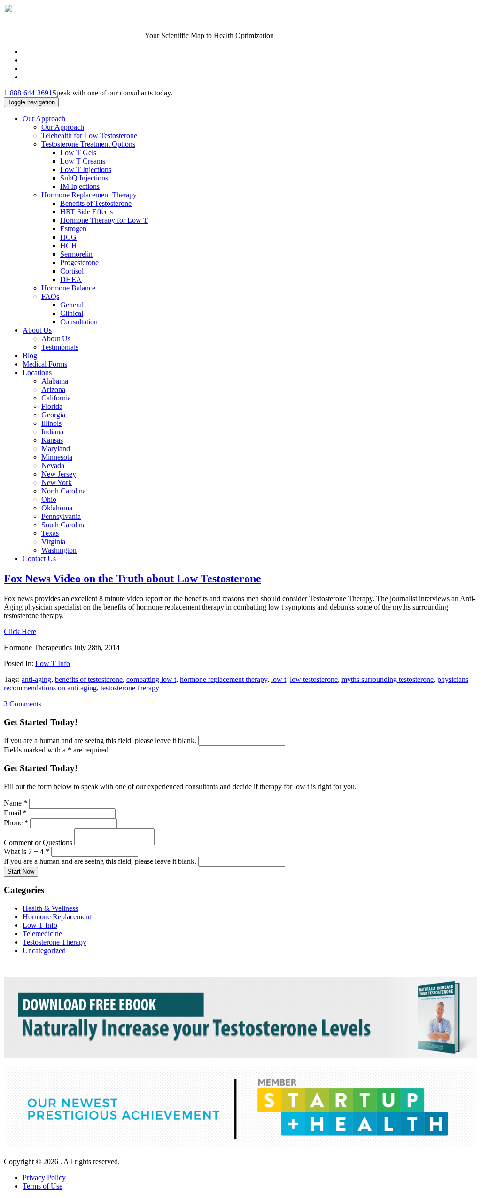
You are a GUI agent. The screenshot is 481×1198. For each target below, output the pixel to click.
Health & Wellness (50, 908)
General (72, 305)
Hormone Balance (68, 288)
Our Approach (44, 119)
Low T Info (52, 663)
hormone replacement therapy (223, 679)
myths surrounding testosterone (387, 679)
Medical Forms (45, 364)
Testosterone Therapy (54, 942)
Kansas (52, 440)
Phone (16, 823)
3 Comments (22, 704)
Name (15, 803)
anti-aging (36, 679)
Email (15, 813)
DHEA (71, 279)
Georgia (53, 415)
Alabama (54, 381)
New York (56, 482)
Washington (59, 550)
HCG (68, 237)
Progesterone (79, 262)
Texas (50, 533)
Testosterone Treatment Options (88, 144)
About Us (37, 330)
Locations (37, 372)
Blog (30, 356)
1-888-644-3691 (28, 93)
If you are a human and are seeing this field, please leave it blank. (101, 740)
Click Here (20, 631)
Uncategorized (44, 951)
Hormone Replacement (57, 917)
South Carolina (63, 525)
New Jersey (58, 474)
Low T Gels (78, 153)
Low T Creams (82, 161)
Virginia (53, 542)
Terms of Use (42, 1186)
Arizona (53, 389)
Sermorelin (76, 254)
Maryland (55, 449)
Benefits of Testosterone (96, 203)
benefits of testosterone (89, 679)
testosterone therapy (130, 688)
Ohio (48, 499)
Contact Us (39, 559)
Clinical (71, 313)
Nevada (52, 466)
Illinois (51, 423)
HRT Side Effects (86, 212)
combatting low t (151, 679)
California (56, 398)
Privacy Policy (44, 1178)
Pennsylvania (61, 516)
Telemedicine (42, 934)
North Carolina (63, 491)
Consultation (79, 322)
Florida (51, 406)
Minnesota (56, 457)
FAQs (50, 296)
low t (278, 679)
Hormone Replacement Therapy (89, 195)
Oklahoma (56, 508)
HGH (68, 246)
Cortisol (72, 271)
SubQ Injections (84, 178)
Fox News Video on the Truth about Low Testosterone (132, 578)
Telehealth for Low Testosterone (89, 136)
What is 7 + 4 (26, 851)
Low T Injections (85, 169)
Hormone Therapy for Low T (104, 220)
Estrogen (73, 229)
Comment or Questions (39, 842)
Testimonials (59, 347)
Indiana (52, 432)
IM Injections (80, 186)
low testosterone (314, 679)
